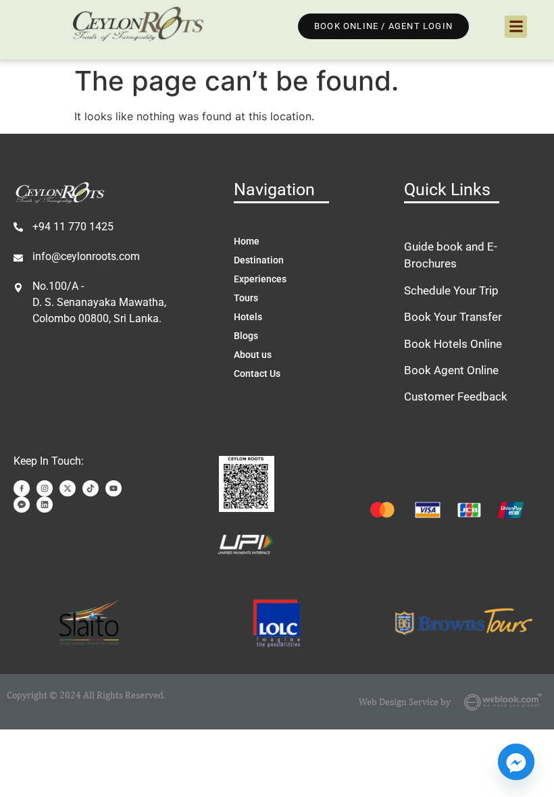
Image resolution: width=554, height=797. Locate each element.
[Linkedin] (44, 504)
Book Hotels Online (453, 344)
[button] (516, 27)
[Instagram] (44, 488)
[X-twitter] (67, 488)
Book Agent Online (451, 370)
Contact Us (257, 373)
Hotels (248, 316)
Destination (259, 260)
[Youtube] (113, 488)
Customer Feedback (455, 396)
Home (246, 241)
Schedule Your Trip (451, 290)
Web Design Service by (405, 701)
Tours (246, 297)
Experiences (260, 279)
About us (253, 354)
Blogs (246, 335)
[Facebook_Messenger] (516, 762)
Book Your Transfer (453, 317)
